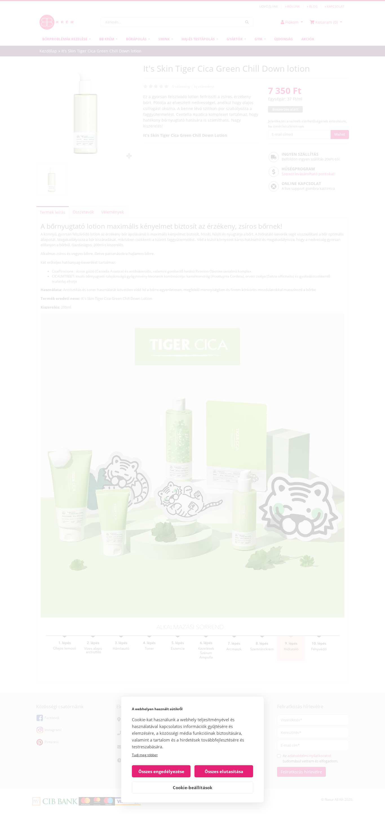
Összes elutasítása (224, 771)
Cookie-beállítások (192, 787)
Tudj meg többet (145, 755)
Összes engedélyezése (161, 771)
